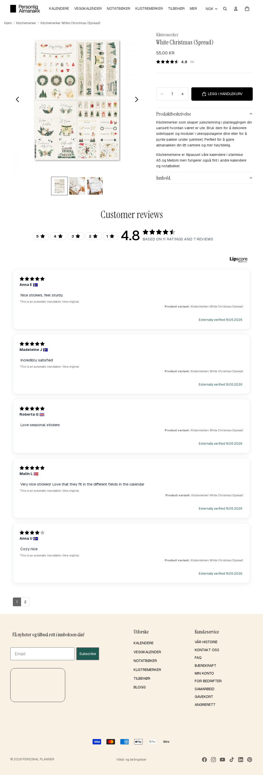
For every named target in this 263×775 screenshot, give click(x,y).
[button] (37, 685)
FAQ (198, 657)
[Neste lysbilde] (138, 100)
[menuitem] (193, 8)
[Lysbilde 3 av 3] (95, 186)
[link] (177, 61)
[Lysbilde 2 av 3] (77, 186)
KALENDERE (144, 643)
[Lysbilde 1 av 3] (59, 186)
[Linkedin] (241, 760)
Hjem (8, 23)
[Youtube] (222, 760)
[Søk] (225, 8)
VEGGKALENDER (147, 652)
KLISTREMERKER (147, 669)
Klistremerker (26, 23)
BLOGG (140, 687)
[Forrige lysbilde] (16, 100)
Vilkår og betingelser (131, 760)
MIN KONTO (204, 673)
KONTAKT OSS (207, 650)
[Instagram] (213, 760)
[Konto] (235, 8)
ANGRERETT (205, 704)
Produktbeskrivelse (173, 113)
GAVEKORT (204, 696)
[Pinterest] (250, 760)
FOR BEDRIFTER (208, 681)
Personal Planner (38, 759)
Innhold (163, 177)
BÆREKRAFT (205, 665)
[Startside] (25, 9)
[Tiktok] (232, 760)
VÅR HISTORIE (206, 642)
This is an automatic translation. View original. (49, 301)
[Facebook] (204, 760)
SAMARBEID (204, 689)
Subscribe (87, 653)
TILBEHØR (142, 678)
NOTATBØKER (145, 660)
